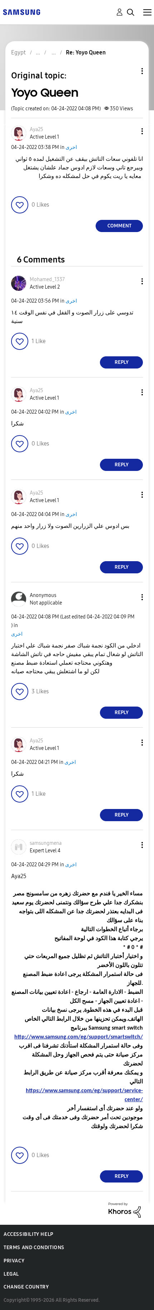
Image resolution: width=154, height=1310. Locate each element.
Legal (11, 1274)
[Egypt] (21, 11)
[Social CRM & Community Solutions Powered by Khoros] (125, 1209)
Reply (122, 362)
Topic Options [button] (130, 71)
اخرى (71, 147)
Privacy (14, 1261)
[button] (130, 131)
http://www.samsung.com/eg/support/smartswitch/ (78, 1037)
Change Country (26, 1287)
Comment (119, 226)
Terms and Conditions (34, 1247)
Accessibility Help (28, 1234)
